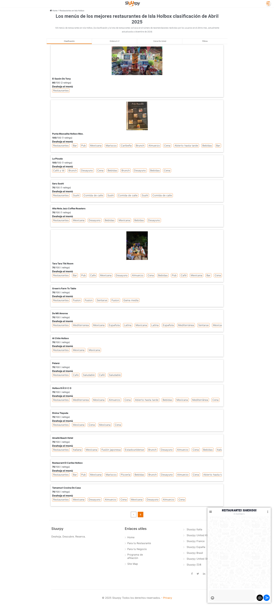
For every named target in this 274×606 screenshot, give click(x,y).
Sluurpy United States (200, 558)
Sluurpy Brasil (195, 552)
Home (130, 537)
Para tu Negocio (137, 549)
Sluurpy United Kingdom (201, 535)
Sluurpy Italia (194, 529)
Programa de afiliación (135, 556)
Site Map (132, 563)
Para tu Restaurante (139, 543)
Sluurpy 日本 (194, 564)
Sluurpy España (196, 547)
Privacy (167, 597)
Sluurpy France (196, 541)
